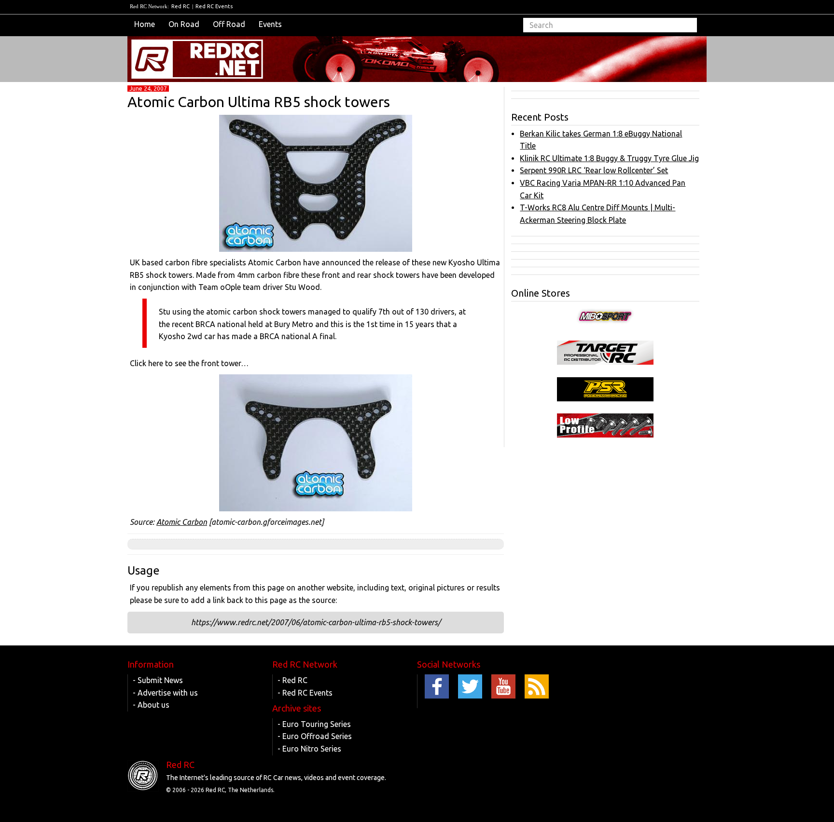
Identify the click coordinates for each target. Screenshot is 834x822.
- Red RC (292, 680)
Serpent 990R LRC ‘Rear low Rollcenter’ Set (594, 170)
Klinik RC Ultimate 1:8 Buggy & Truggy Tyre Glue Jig (609, 158)
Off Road (229, 24)
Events (270, 24)
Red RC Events (214, 6)
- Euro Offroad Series (315, 736)
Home (144, 24)
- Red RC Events (305, 692)
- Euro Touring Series (314, 724)
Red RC (180, 6)
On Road (183, 24)
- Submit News (158, 680)
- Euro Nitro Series (309, 748)
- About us (151, 704)
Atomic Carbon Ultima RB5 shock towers (258, 102)
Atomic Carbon (181, 522)
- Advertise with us (165, 692)
